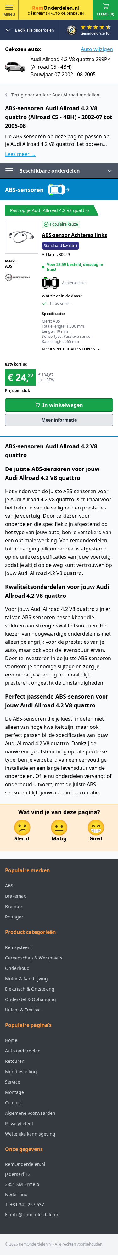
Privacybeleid (19, 1123)
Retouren (15, 1061)
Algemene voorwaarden (30, 1113)
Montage (14, 1092)
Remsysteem (18, 947)
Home (11, 1040)
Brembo (13, 906)
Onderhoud (17, 968)
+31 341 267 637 (27, 1204)
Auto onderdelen (23, 1051)
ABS (8, 266)
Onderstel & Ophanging (30, 999)
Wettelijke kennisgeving (30, 1134)
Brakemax (15, 896)
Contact (13, 1103)
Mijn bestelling (21, 1071)
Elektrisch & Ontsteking (29, 989)
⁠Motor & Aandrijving (26, 979)
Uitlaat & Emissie (23, 1010)
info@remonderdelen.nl (35, 1215)
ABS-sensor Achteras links (74, 235)
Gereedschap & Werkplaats (33, 958)
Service (12, 1082)
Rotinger (14, 917)
